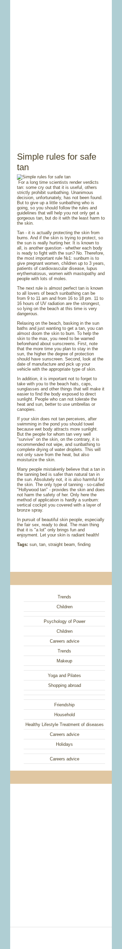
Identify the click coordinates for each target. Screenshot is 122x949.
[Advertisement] (61, 68)
